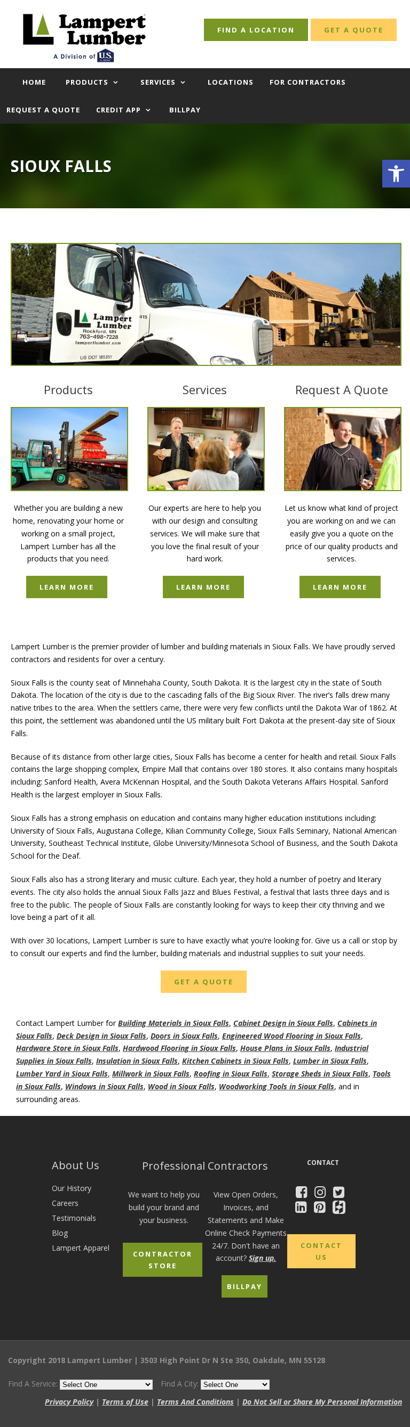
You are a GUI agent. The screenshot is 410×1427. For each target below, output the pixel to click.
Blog (60, 1233)
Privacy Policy (69, 1402)
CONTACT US (321, 1251)
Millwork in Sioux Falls (151, 1074)
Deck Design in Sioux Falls (101, 1036)
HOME (34, 82)
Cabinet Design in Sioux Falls (283, 1023)
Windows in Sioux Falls (104, 1086)
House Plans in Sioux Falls (285, 1048)
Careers (65, 1203)
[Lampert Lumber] (205, 304)
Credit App (118, 110)
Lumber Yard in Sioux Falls (62, 1074)
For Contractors (308, 82)
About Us (75, 1165)
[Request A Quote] (341, 449)
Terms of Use (125, 1402)
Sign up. (262, 1258)
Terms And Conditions (195, 1402)
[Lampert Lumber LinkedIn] (303, 1209)
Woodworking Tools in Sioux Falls (276, 1086)
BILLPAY (185, 110)
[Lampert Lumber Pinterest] (322, 1209)
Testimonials (74, 1218)
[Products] (68, 449)
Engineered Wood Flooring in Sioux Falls (291, 1036)
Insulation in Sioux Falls (137, 1061)
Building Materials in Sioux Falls (173, 1023)
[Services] (205, 449)
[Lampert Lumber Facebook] (304, 1194)
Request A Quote (341, 389)
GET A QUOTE (353, 30)
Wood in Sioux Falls (181, 1086)
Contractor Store (162, 1259)
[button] (396, 173)
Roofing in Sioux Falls (230, 1074)
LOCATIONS (231, 82)
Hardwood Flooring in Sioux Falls (179, 1048)
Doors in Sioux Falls (184, 1036)
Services (158, 82)
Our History (71, 1188)
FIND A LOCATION (256, 30)
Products (87, 82)
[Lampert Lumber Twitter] (341, 1194)
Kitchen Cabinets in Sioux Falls (235, 1061)
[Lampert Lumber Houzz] (342, 1209)
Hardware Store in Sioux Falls (67, 1048)
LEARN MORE (67, 587)
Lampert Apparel (80, 1248)
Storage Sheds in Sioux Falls (320, 1074)
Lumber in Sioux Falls (330, 1061)
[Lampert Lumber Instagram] (322, 1194)
